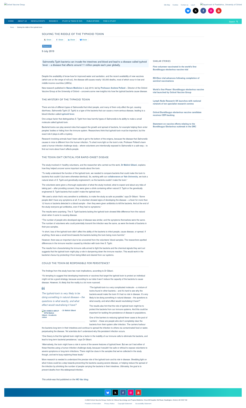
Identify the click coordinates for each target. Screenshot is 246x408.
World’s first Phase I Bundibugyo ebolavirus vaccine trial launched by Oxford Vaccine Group (178, 91)
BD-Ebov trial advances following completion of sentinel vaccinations (176, 79)
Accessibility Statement (143, 403)
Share (48, 39)
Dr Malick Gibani (129, 164)
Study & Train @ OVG (72, 20)
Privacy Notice (109, 403)
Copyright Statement (125, 403)
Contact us (184, 5)
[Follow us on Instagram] (211, 10)
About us (22, 20)
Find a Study (109, 20)
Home (11, 20)
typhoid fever (67, 113)
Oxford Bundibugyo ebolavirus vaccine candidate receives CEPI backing (177, 113)
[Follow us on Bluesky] (188, 10)
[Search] (237, 21)
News (12, 27)
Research (53, 20)
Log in (193, 5)
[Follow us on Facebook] (203, 10)
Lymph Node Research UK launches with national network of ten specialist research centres (177, 102)
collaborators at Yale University (123, 176)
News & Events (38, 20)
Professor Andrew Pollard (113, 87)
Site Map (167, 5)
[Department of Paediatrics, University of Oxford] (219, 4)
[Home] (6, 27)
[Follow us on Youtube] (219, 10)
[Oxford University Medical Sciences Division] (42, 399)
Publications (93, 20)
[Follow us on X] (196, 10)
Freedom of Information (93, 403)
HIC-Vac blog (82, 379)
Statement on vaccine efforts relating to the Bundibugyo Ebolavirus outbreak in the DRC (174, 125)
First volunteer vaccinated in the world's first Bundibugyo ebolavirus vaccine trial (174, 68)
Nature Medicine (74, 87)
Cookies (175, 5)
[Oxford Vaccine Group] (14, 2)
